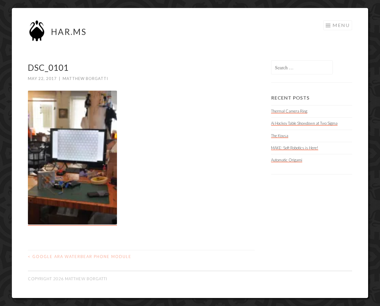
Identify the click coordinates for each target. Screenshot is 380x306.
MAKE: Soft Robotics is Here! (294, 147)
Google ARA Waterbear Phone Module (80, 256)
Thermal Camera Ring (289, 111)
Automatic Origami (286, 160)
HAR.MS (69, 32)
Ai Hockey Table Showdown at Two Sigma (304, 123)
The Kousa (279, 135)
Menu (341, 25)
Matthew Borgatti (85, 78)
